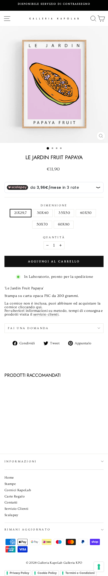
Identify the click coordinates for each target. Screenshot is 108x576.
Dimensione (54, 205)
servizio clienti (46, 315)
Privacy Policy (19, 573)
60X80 (64, 224)
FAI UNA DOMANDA (28, 328)
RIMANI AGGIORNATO (27, 529)
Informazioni (20, 461)
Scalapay (11, 515)
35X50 (64, 213)
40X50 (86, 213)
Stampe (10, 484)
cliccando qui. (30, 307)
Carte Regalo (14, 496)
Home (9, 477)
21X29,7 (20, 213)
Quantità (54, 237)
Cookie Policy (47, 573)
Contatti (11, 502)
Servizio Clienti (16, 509)
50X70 (42, 224)
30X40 (43, 213)
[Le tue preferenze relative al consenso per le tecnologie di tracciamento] (99, 567)
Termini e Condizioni (80, 573)
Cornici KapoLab (17, 490)
